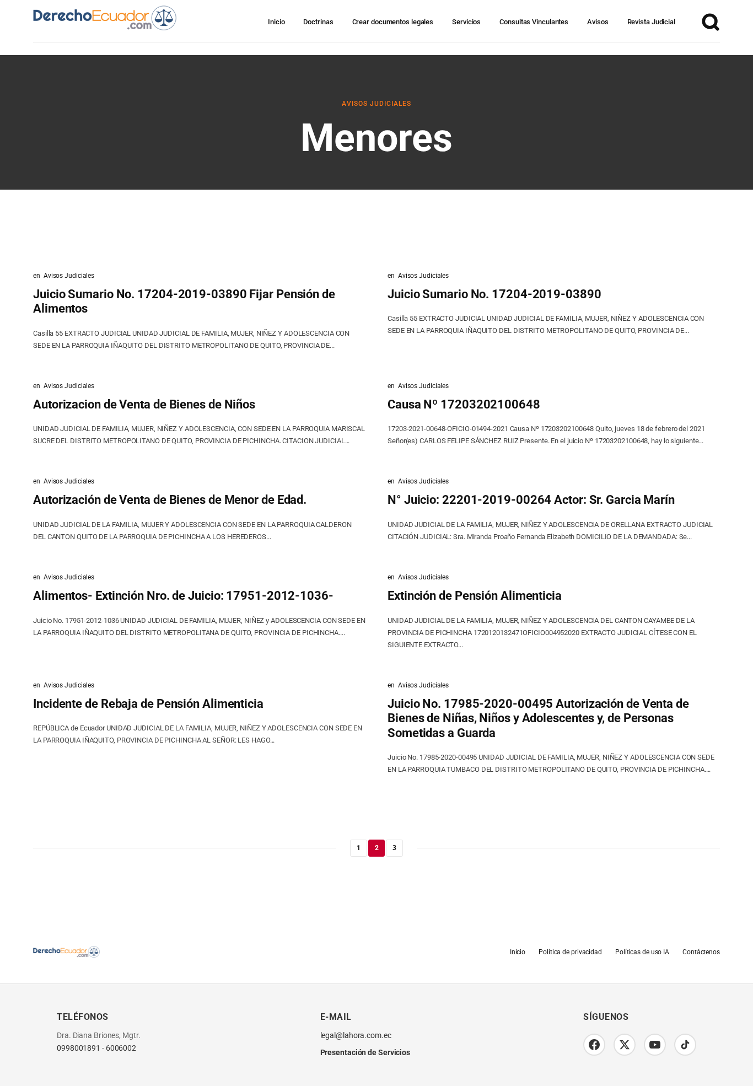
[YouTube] (655, 1045)
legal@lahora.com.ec (355, 1035)
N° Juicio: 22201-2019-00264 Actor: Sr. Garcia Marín (531, 500)
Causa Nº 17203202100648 (464, 404)
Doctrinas (318, 22)
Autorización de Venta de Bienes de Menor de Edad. (169, 500)
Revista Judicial (651, 22)
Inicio (276, 22)
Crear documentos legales (393, 22)
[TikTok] (685, 1045)
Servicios (466, 22)
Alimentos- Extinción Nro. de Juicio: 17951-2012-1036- (183, 596)
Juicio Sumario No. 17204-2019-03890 (494, 294)
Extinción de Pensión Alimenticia (475, 596)
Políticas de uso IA (642, 952)
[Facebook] (594, 1045)
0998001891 (78, 1048)
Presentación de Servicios (365, 1052)
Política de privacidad (570, 952)
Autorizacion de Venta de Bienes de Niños (144, 404)
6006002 (121, 1048)
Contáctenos (701, 952)
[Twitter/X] (625, 1045)
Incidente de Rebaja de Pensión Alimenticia (148, 704)
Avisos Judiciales (376, 103)
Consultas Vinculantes (533, 22)
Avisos (597, 22)
